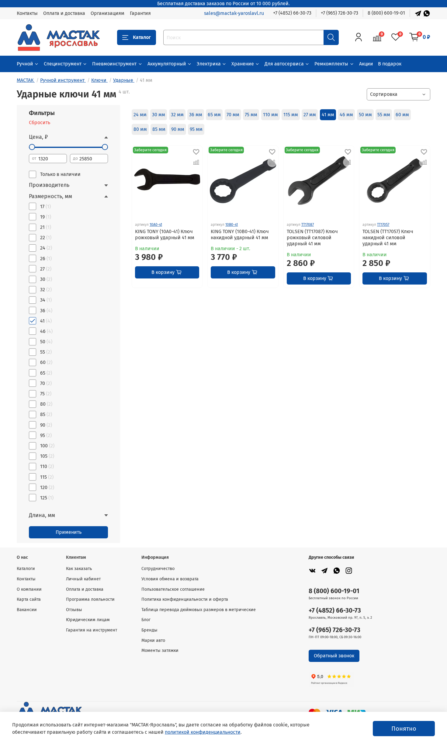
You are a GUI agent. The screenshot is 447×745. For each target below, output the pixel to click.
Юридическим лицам (88, 619)
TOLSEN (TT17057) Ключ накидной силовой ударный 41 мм (387, 238)
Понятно (403, 728)
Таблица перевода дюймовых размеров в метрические (198, 609)
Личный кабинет (83, 579)
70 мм (233, 114)
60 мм (402, 114)
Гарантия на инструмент (91, 630)
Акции (366, 64)
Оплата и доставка (64, 13)
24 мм (140, 114)
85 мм (158, 129)
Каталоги (26, 568)
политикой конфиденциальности (203, 732)
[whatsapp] (336, 570)
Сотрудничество (158, 568)
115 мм (290, 114)
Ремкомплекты (331, 64)
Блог (146, 619)
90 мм (177, 129)
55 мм (383, 114)
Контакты (27, 13)
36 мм (195, 114)
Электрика (209, 64)
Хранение (242, 64)
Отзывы (74, 609)
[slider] (31, 147)
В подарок (389, 64)
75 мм (251, 114)
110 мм (270, 114)
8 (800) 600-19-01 (386, 13)
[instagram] (348, 570)
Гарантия (140, 13)
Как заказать (79, 568)
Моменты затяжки (159, 650)
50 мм (365, 114)
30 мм (158, 114)
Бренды (149, 630)
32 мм (177, 114)
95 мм (196, 129)
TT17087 (307, 224)
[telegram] (324, 570)
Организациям (107, 13)
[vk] (312, 570)
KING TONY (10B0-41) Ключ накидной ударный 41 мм (240, 234)
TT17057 (383, 224)
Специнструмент (62, 64)
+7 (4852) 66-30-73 (292, 13)
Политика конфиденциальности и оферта (184, 599)
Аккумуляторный (166, 64)
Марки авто (153, 640)
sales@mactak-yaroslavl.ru (234, 13)
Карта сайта (29, 599)
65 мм (214, 114)
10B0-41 (231, 224)
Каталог (142, 37)
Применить (68, 532)
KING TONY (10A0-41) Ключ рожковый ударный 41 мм (164, 234)
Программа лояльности (90, 599)
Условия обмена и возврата (170, 579)
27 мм (309, 114)
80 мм (140, 129)
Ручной (25, 64)
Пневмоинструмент (114, 64)
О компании (29, 589)
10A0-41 (156, 224)
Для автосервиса (284, 64)
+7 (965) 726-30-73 (339, 13)
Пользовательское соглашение (173, 589)
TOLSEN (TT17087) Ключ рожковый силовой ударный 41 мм (312, 238)
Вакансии (27, 609)
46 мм (346, 114)
